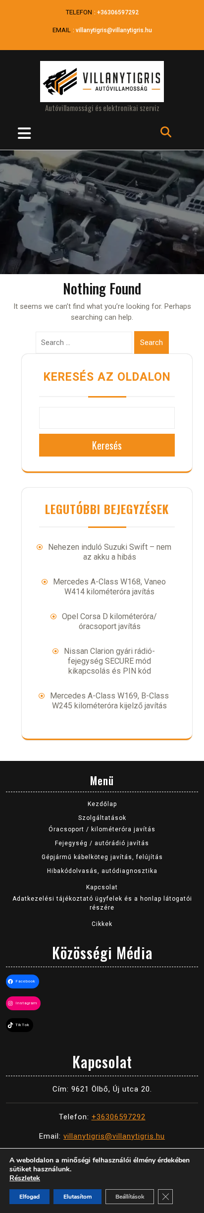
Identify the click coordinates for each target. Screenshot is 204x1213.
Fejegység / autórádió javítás (102, 843)
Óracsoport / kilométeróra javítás (102, 829)
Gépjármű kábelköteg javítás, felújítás (102, 857)
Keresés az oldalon (107, 377)
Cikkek (102, 924)
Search (151, 342)
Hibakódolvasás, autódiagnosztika (102, 870)
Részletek (24, 1178)
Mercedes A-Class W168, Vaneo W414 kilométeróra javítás (109, 586)
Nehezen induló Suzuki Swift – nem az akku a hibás (109, 552)
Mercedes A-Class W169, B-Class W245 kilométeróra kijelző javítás (109, 700)
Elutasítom (77, 1197)
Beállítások (129, 1197)
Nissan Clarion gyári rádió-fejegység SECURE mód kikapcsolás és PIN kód (109, 661)
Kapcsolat (102, 887)
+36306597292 (118, 12)
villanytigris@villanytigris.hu (114, 30)
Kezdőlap (102, 804)
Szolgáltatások (102, 817)
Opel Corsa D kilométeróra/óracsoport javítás (109, 621)
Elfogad (29, 1197)
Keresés (107, 445)
